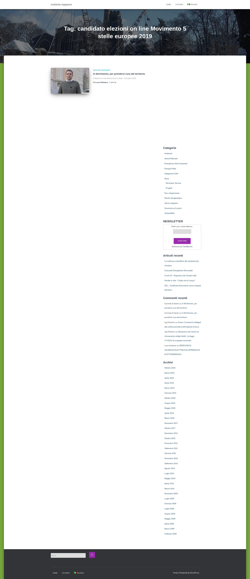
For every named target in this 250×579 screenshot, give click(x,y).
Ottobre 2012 (169, 438)
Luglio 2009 (169, 499)
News (166, 179)
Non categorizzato (171, 193)
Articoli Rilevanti (101, 70)
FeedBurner (187, 246)
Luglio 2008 (169, 509)
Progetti (169, 188)
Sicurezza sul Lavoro (173, 208)
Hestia (175, 573)
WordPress (194, 573)
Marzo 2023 (169, 373)
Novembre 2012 (171, 433)
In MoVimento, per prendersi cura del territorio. (119, 74)
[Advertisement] (182, 103)
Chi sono (179, 4)
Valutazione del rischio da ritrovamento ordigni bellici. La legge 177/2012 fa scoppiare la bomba (181, 336)
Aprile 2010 (169, 483)
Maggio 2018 (169, 408)
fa (112, 82)
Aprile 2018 (169, 413)
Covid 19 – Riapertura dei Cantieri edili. (180, 276)
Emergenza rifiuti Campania (175, 163)
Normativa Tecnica (173, 183)
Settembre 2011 (171, 448)
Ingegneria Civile (171, 174)
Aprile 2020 (169, 378)
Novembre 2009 (171, 493)
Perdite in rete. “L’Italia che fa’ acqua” (179, 280)
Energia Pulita (170, 169)
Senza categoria (171, 203)
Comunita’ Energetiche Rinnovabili (178, 270)
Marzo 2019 (169, 388)
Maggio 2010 (169, 478)
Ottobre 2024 (169, 368)
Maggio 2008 (169, 519)
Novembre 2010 (171, 458)
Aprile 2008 (169, 524)
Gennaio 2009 (170, 504)
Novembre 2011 (171, 443)
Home (168, 4)
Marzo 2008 (169, 529)
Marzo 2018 (169, 418)
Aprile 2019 (169, 383)
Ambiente (168, 153)
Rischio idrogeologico (173, 198)
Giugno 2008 (169, 514)
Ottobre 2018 (169, 398)
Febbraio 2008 (170, 534)
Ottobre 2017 (169, 428)
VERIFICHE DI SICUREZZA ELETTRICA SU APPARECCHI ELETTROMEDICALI (182, 349)
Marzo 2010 (169, 489)
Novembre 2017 (171, 423)
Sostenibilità (169, 213)
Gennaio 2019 (170, 393)
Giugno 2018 (169, 403)
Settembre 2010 (171, 463)
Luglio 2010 (169, 473)
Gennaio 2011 (170, 453)
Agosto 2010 (169, 468)
